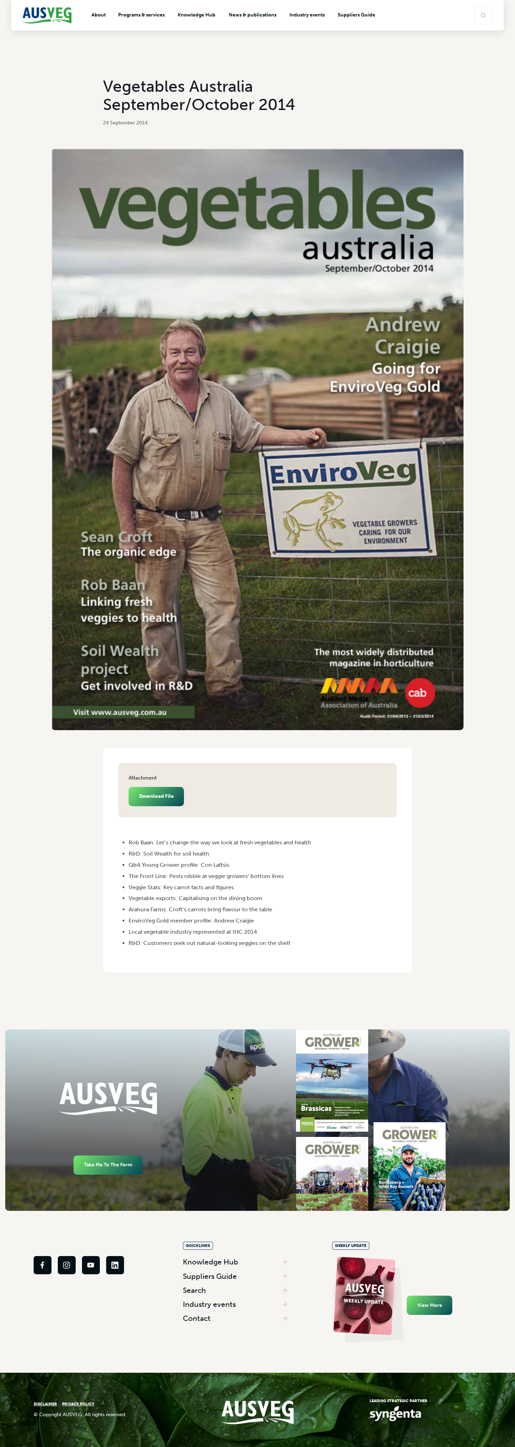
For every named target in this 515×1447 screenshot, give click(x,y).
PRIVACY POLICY (78, 1403)
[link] (43, 1265)
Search (194, 1290)
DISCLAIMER (45, 1403)
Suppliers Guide (210, 1276)
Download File (156, 796)
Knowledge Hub (210, 1261)
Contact (197, 1318)
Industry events (209, 1304)
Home (124, 830)
